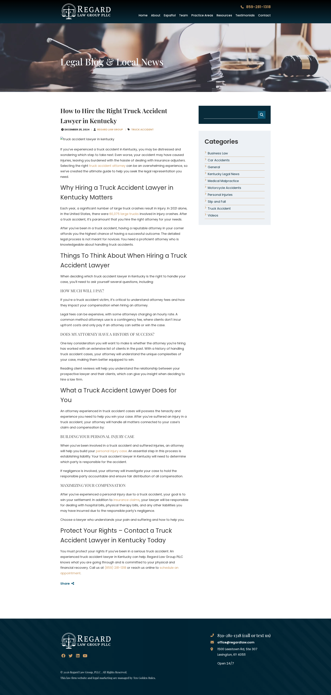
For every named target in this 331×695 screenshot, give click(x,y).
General (214, 167)
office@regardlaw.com (235, 642)
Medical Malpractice (223, 181)
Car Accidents (219, 160)
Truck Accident (142, 129)
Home (143, 15)
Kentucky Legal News (223, 174)
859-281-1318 (258, 6)
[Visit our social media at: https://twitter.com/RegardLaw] (71, 656)
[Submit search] (261, 115)
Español (170, 15)
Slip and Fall (217, 201)
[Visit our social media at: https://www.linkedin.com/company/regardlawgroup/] (78, 656)
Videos (213, 215)
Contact (264, 15)
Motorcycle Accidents (224, 188)
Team (183, 15)
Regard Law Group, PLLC (85, 672)
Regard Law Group (110, 129)
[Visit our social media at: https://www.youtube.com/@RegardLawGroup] (85, 656)
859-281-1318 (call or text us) (244, 635)
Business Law (218, 153)
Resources (224, 15)
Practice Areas (202, 15)
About (155, 15)
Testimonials (245, 15)
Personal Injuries (220, 195)
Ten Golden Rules (144, 678)
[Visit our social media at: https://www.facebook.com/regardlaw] (63, 656)
